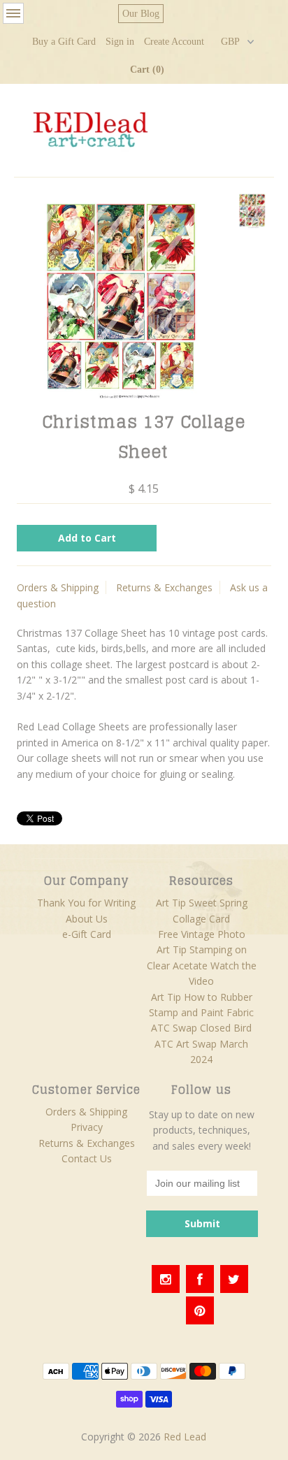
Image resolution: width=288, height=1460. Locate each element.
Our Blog (140, 13)
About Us (87, 918)
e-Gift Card (86, 934)
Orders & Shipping (58, 587)
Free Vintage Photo (201, 934)
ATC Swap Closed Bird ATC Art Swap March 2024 (201, 1043)
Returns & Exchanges (164, 587)
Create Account (174, 41)
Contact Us (87, 1158)
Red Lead (185, 1436)
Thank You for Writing (86, 902)
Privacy (87, 1127)
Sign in (120, 41)
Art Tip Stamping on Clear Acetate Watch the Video (202, 965)
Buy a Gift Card (64, 41)
